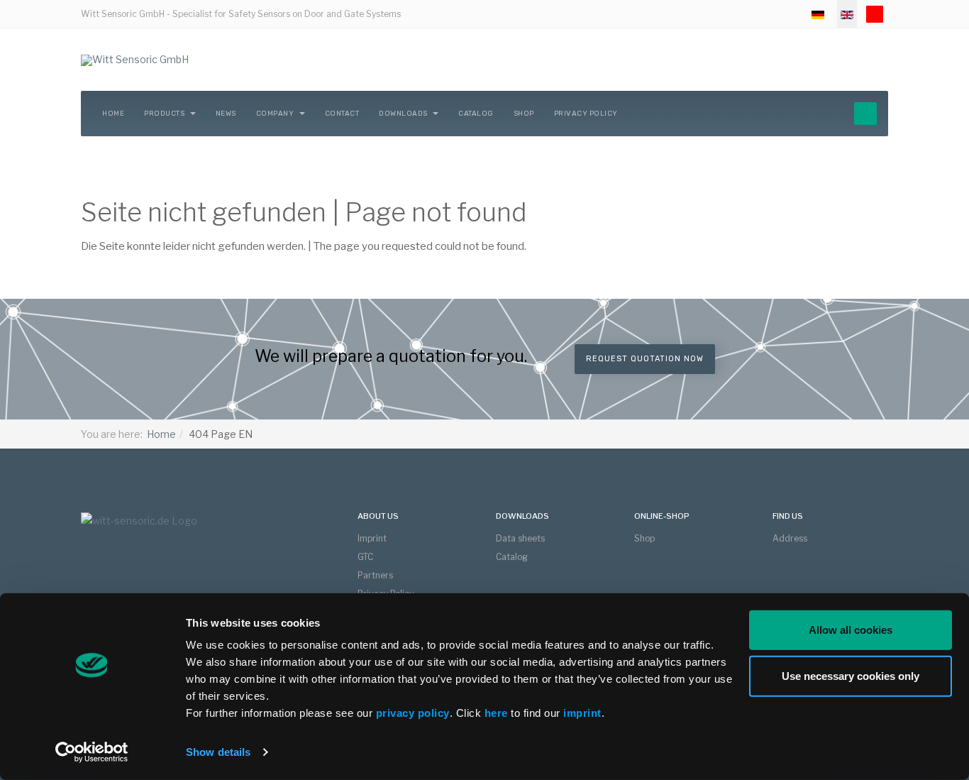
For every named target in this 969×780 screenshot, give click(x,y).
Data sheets (520, 538)
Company (276, 113)
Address (790, 538)
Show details (218, 752)
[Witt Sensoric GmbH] (135, 60)
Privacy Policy (586, 113)
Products (165, 113)
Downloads (404, 113)
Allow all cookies (850, 630)
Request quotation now (645, 358)
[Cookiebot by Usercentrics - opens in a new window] (92, 752)
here (497, 713)
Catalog (476, 113)
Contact (342, 113)
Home (113, 113)
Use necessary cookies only (850, 675)
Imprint (372, 538)
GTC (365, 556)
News (226, 113)
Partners (375, 575)
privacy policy (413, 713)
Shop (524, 113)
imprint (582, 713)
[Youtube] (874, 14)
